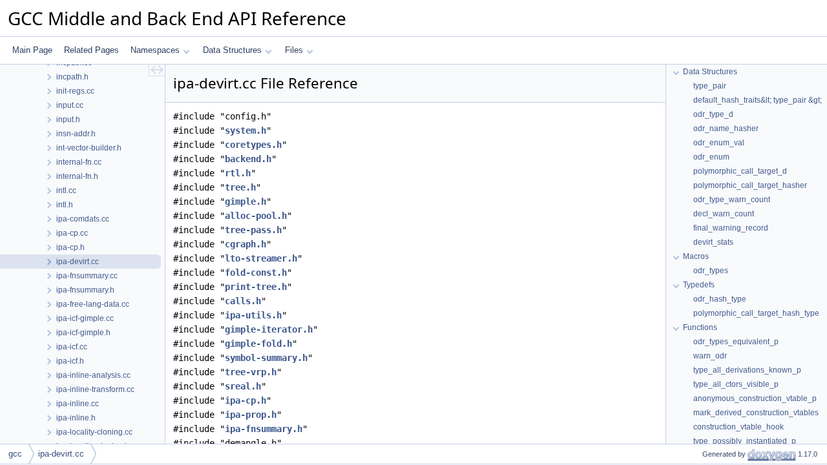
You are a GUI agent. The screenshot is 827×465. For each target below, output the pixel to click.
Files (294, 50)
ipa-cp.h (245, 400)
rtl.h (238, 173)
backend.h (248, 159)
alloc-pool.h (256, 216)
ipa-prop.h (251, 414)
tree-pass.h (253, 230)
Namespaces (155, 50)
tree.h (240, 187)
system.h (245, 130)
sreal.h (243, 386)
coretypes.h (253, 145)
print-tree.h (256, 287)
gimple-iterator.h (269, 329)
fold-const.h (256, 272)
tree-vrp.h (251, 372)
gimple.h (245, 201)
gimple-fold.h (258, 343)
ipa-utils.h (253, 315)
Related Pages (91, 50)
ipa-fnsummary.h (263, 429)
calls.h (243, 301)
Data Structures (232, 50)
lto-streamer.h (261, 258)
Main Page (32, 50)
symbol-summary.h (266, 358)
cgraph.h (245, 244)
